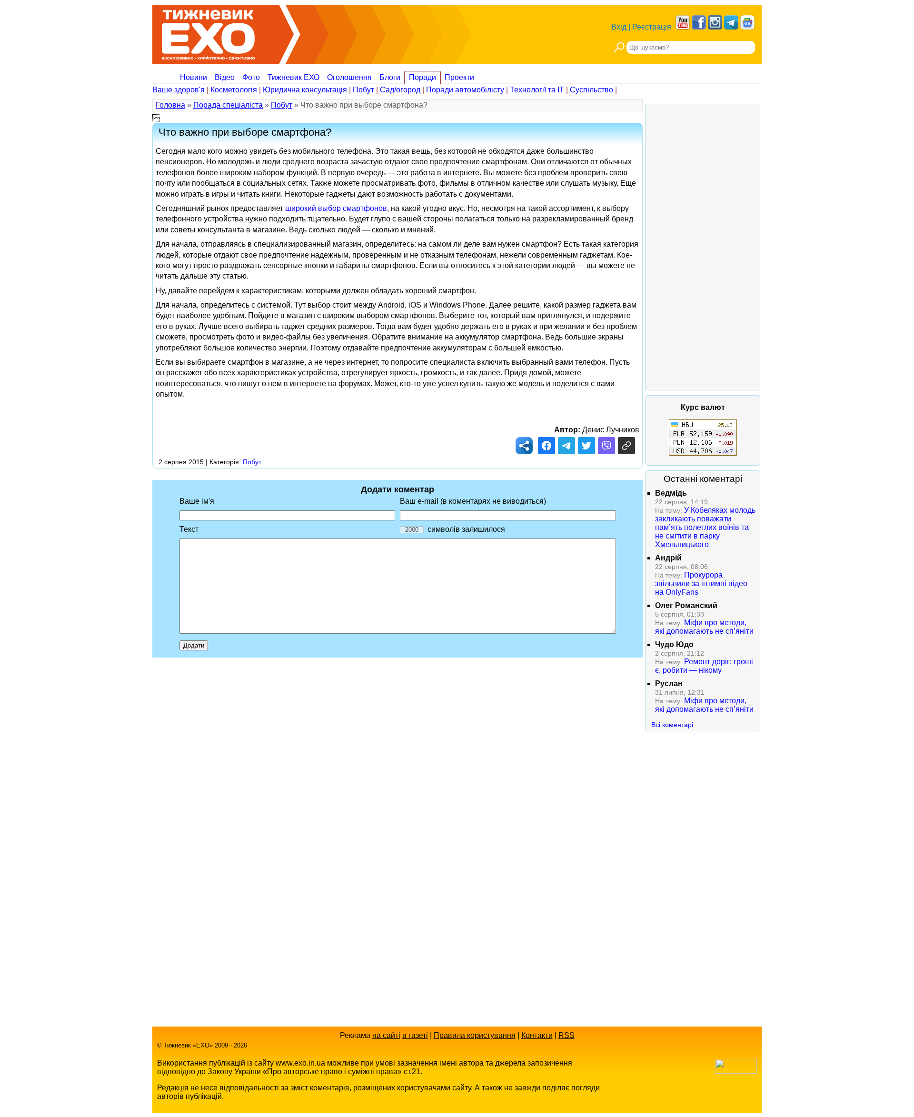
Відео (225, 77)
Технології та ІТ (537, 90)
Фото (251, 77)
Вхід (618, 27)
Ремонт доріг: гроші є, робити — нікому (704, 666)
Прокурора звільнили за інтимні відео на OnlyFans (701, 583)
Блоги (389, 77)
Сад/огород (400, 90)
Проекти (459, 77)
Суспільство (591, 90)
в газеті (415, 1035)
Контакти (537, 1035)
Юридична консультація (305, 90)
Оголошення (349, 77)
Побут (363, 90)
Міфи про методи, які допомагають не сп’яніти (704, 626)
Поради (422, 77)
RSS (566, 1035)
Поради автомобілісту (465, 90)
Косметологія (233, 90)
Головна (170, 105)
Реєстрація (651, 27)
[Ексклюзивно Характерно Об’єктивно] (208, 32)
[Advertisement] (703, 247)
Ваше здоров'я (178, 90)
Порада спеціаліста (228, 105)
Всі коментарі (672, 724)
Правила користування (475, 1035)
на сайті (386, 1035)
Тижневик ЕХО (293, 77)
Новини (193, 77)
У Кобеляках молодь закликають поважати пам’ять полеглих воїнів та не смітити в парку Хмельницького (705, 527)
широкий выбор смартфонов (336, 208)
